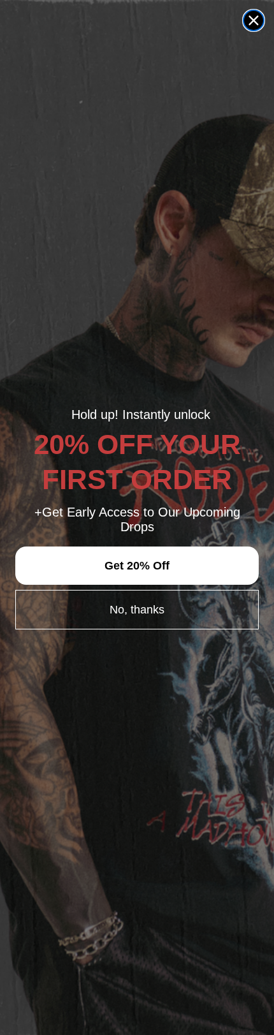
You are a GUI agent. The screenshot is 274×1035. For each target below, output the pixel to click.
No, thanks (137, 609)
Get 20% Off (137, 565)
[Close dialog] (253, 20)
